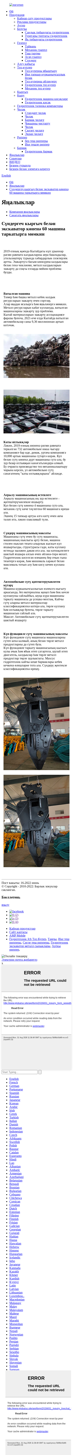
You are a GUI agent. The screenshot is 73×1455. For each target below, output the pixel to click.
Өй (11, 11)
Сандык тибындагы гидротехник (47, 32)
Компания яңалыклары (24, 211)
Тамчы (52, 939)
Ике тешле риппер (37, 144)
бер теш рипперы (36, 141)
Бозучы (22, 29)
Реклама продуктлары (31, 22)
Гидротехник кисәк (38, 102)
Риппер (22, 137)
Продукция (16, 15)
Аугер (21, 25)
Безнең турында (20, 165)
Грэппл (22, 43)
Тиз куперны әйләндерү (41, 81)
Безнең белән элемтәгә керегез (29, 169)
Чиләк (21, 109)
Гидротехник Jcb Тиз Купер (27, 939)
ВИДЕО (14, 162)
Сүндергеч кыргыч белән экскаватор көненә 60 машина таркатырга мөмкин (39, 191)
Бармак (22, 148)
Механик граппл (36, 50)
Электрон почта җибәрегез (19, 959)
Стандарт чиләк (35, 113)
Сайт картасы (18, 932)
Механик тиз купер (38, 88)
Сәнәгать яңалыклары (24, 215)
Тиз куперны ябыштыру (41, 71)
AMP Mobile (17, 935)
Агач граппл (33, 57)
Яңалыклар (16, 155)
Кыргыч (22, 92)
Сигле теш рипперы (36, 942)
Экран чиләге (34, 134)
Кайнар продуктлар (22, 928)
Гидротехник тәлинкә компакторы (40, 106)
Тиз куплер (24, 67)
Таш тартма (32, 53)
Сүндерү (30, 60)
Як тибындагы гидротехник (43, 39)
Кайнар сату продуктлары (34, 18)
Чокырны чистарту (37, 123)
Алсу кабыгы (26, 64)
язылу (5, 904)
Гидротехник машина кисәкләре (46, 99)
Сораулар (15, 158)
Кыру (21, 95)
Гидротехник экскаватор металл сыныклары (38, 944)
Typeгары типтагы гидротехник (46, 36)
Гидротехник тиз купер (40, 85)
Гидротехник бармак (38, 151)
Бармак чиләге (34, 120)
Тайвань (30, 46)
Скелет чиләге (34, 130)
